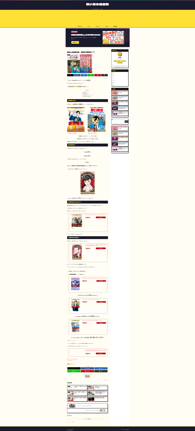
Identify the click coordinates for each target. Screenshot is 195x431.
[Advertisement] (97, 18)
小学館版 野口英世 (72, 133)
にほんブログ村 (69, 360)
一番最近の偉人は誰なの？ (87, 96)
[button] (104, 75)
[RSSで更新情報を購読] (89, 376)
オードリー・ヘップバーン (90, 194)
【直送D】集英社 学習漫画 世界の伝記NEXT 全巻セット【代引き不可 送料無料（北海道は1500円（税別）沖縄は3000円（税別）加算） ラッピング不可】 (95, 350)
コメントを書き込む (87, 418)
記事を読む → (75, 42)
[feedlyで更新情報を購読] (86, 376)
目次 (86, 90)
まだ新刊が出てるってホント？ (88, 95)
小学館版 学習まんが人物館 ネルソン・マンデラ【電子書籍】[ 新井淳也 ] (95, 214)
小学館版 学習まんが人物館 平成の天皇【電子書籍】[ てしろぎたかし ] (92, 320)
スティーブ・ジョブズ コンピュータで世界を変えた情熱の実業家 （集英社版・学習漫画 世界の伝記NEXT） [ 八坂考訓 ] (95, 245)
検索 (112, 119)
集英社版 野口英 (91, 133)
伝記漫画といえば (86, 92)
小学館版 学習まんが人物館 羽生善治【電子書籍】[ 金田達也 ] (91, 299)
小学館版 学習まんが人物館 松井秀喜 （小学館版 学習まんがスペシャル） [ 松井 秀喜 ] (94, 278)
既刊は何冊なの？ (86, 93)
